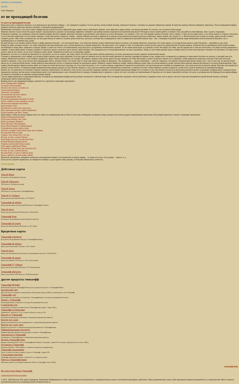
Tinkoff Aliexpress (10, 181)
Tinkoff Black (7, 174)
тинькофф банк (231, 366)
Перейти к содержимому (11, 2)
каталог (4, 6)
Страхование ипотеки (12, 354)
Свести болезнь (7, 164)
